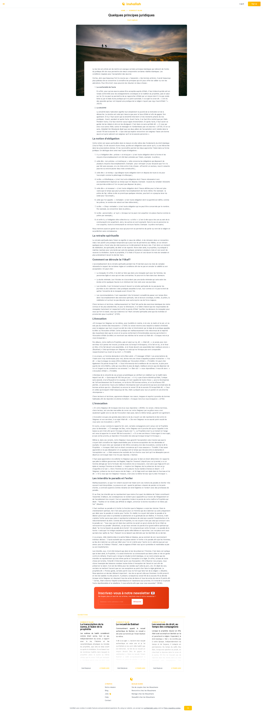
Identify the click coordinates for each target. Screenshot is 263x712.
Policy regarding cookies (172, 708)
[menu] (3, 3)
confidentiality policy (151, 708)
